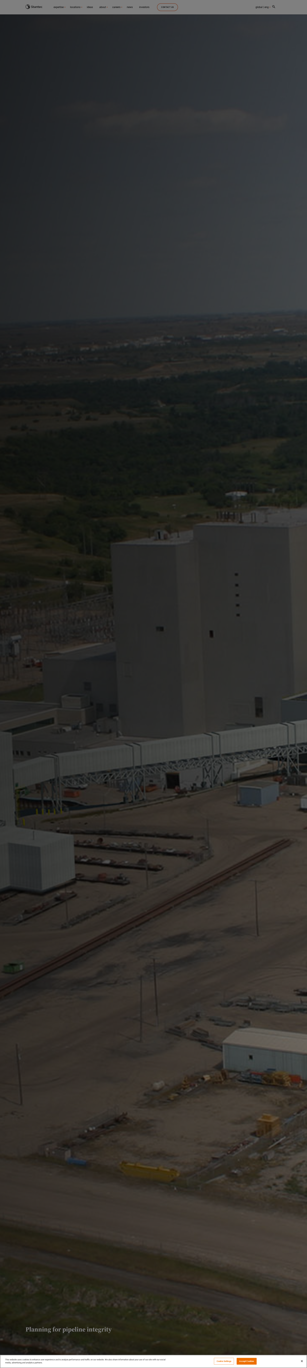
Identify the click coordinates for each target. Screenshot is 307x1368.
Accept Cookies (246, 1361)
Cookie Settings (224, 1361)
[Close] (301, 1361)
